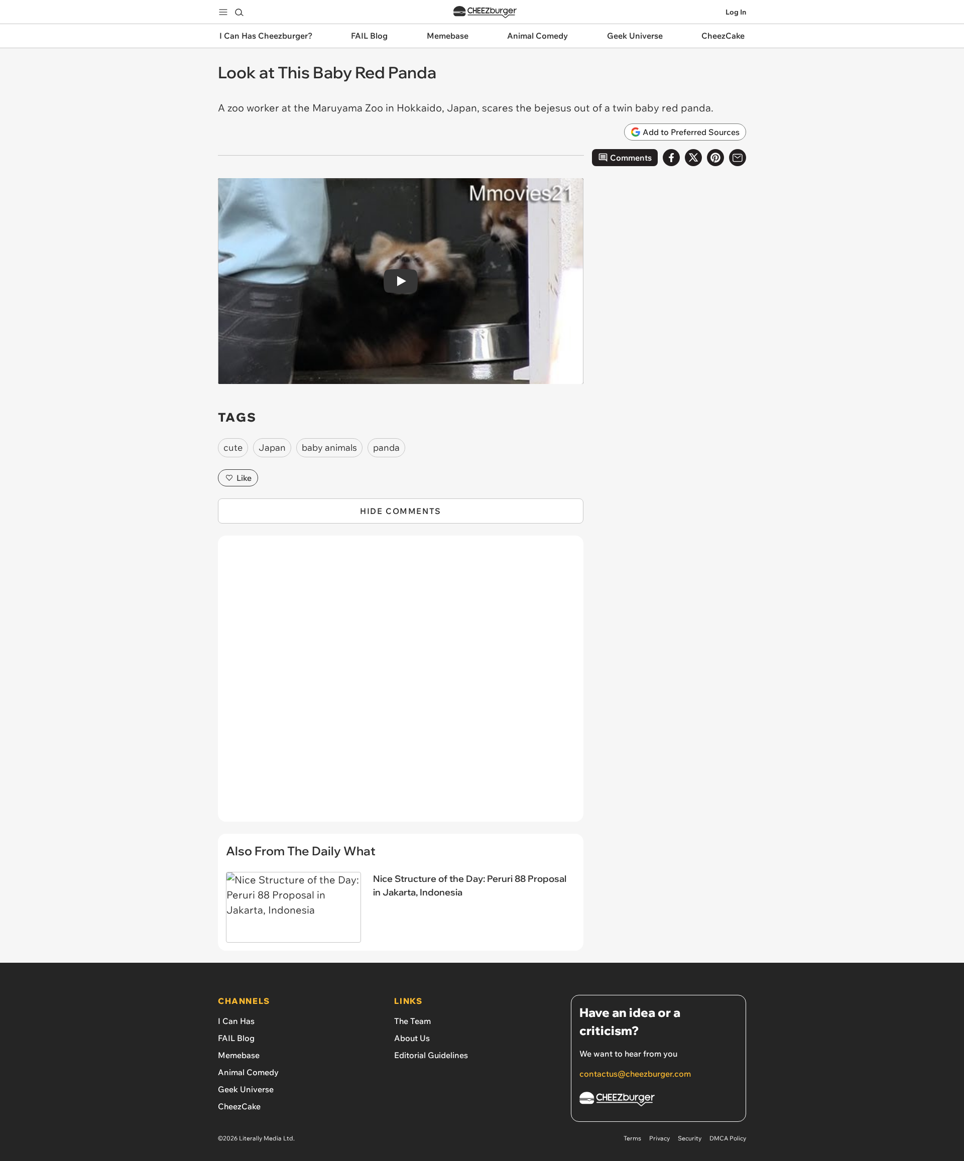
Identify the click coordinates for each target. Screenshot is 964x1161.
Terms (632, 1138)
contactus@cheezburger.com (635, 1074)
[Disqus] (400, 684)
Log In (736, 12)
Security (689, 1138)
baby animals (329, 447)
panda (386, 447)
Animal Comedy (248, 1072)
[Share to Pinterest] (715, 157)
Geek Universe (246, 1089)
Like (244, 478)
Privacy (659, 1138)
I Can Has (236, 1021)
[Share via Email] (737, 157)
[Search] (239, 12)
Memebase (239, 1055)
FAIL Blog (236, 1038)
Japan (272, 447)
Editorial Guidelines (431, 1055)
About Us (412, 1038)
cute (233, 447)
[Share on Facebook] (671, 157)
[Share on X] (693, 157)
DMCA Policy (727, 1138)
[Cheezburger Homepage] (485, 12)
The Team (412, 1021)
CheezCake (239, 1106)
